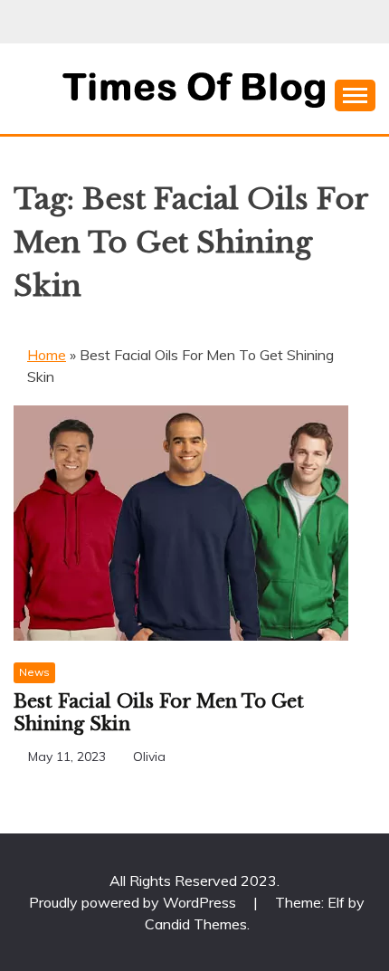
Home (46, 355)
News (34, 672)
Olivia (149, 756)
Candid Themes (196, 924)
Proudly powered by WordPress (134, 902)
